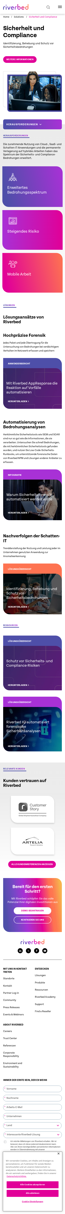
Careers (7, 1031)
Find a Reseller (43, 1011)
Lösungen (40, 975)
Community (9, 1000)
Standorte (8, 978)
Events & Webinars (13, 1014)
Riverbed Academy (45, 996)
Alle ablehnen (32, 1193)
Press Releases (11, 1007)
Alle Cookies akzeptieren (32, 1185)
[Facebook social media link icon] (36, 950)
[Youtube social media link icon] (44, 950)
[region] (32, 1181)
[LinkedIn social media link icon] (20, 950)
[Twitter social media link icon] (28, 950)
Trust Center (10, 1038)
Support (39, 1004)
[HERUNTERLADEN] (32, 383)
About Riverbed (13, 1024)
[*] (32, 1085)
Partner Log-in (11, 993)
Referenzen (9, 1045)
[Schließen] (58, 1153)
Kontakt (7, 985)
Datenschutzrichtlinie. (17, 1176)
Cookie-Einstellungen (32, 1202)
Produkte (40, 982)
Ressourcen (41, 989)
